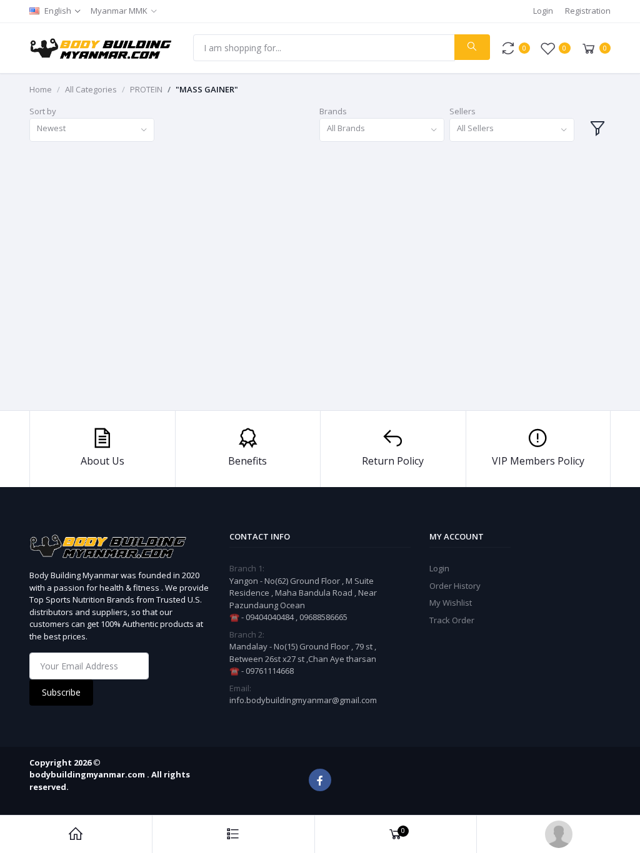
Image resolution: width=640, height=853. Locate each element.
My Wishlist (450, 602)
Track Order (451, 620)
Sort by (42, 111)
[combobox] (91, 130)
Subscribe (61, 692)
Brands (333, 111)
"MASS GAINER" (207, 89)
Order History (455, 585)
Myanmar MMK (119, 10)
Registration (588, 10)
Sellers (462, 111)
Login (543, 10)
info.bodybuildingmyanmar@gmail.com (303, 700)
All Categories (91, 89)
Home (40, 89)
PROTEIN (146, 89)
